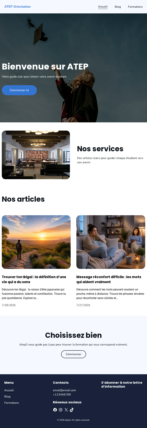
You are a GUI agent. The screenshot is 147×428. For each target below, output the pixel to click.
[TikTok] (72, 410)
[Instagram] (60, 410)
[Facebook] (55, 410)
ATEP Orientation (17, 6)
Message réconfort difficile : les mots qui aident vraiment (108, 279)
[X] (66, 410)
